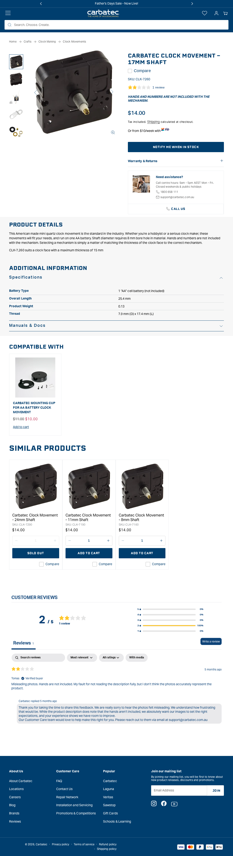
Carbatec (110, 781)
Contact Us (64, 789)
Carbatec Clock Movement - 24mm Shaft (35, 517)
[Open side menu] (8, 13)
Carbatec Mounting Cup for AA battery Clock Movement (34, 408)
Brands (14, 813)
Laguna (108, 789)
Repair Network (67, 797)
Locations (16, 789)
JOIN (216, 790)
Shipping (153, 122)
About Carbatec (20, 781)
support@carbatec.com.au (177, 197)
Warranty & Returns (142, 161)
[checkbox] (137, 658)
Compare (142, 70)
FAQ (59, 781)
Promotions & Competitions (76, 813)
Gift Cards (110, 813)
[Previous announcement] (41, 3)
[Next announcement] (192, 3)
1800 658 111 (169, 192)
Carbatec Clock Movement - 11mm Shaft (88, 517)
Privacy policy (60, 844)
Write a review (211, 641)
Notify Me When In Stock (176, 147)
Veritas (108, 797)
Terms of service (84, 844)
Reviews (15, 821)
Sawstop (109, 805)
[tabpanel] (116, 689)
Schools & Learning (117, 821)
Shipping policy (106, 849)
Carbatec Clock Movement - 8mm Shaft (141, 517)
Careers (15, 797)
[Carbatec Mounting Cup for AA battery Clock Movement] (35, 378)
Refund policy (107, 844)
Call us (178, 209)
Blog (12, 805)
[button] (225, 13)
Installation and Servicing (74, 805)
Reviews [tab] (23, 643)
